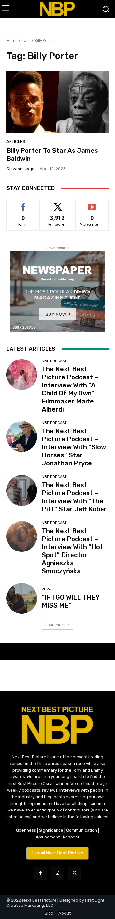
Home (12, 40)
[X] (74, 873)
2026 (46, 589)
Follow (57, 203)
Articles (15, 141)
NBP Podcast (54, 361)
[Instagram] (57, 873)
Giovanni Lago (20, 168)
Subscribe (92, 203)
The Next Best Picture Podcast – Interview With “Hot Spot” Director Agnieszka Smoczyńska (72, 551)
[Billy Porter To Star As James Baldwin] (57, 102)
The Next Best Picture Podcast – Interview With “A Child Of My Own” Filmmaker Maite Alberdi (70, 389)
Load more (55, 625)
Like (23, 203)
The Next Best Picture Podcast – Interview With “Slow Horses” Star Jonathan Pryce (74, 447)
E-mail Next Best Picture (57, 853)
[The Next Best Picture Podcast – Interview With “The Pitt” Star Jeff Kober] (21, 490)
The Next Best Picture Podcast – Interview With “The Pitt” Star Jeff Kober (74, 497)
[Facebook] (40, 873)
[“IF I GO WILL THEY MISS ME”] (21, 598)
